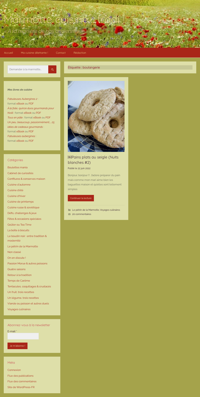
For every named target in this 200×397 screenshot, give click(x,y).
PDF (31, 103)
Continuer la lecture (81, 198)
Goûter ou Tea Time (19, 224)
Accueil (8, 52)
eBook (20, 103)
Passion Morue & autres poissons (27, 263)
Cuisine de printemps (21, 201)
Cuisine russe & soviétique (23, 207)
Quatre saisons (16, 269)
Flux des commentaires (22, 381)
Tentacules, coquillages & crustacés (29, 286)
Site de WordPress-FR (21, 387)
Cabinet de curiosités (20, 173)
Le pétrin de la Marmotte (85, 210)
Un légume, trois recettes (23, 297)
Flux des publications (20, 375)
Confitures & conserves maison (26, 178)
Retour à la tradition (20, 275)
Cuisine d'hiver (16, 196)
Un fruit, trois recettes (21, 292)
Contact (61, 52)
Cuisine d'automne (19, 184)
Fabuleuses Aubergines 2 (22, 98)
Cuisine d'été (15, 190)
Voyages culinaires (110, 210)
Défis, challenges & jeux (22, 213)
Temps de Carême (19, 280)
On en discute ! (17, 257)
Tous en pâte (15, 117)
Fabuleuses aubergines (21, 136)
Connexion (14, 370)
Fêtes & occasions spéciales (24, 218)
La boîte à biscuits (18, 230)
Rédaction (80, 52)
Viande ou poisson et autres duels (28, 303)
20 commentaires (81, 214)
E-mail (12, 331)
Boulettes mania (18, 167)
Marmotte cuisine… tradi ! (64, 19)
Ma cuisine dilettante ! (34, 52)
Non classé (14, 252)
